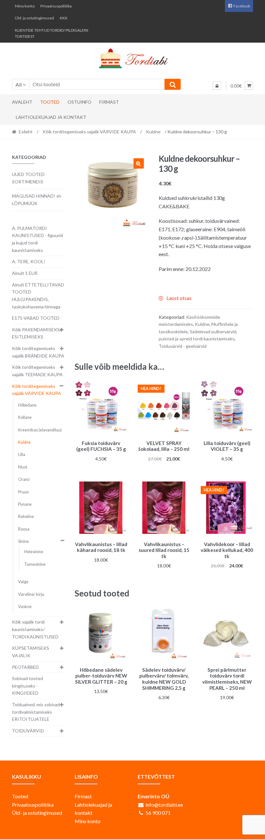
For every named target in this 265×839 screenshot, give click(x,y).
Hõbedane (27, 405)
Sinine (23, 541)
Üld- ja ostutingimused (34, 18)
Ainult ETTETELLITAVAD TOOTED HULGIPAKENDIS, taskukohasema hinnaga (38, 295)
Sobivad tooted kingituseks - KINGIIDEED (27, 686)
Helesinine (33, 551)
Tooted (49, 102)
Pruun (23, 492)
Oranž (24, 479)
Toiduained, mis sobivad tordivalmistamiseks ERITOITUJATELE (36, 712)
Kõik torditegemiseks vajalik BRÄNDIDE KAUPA (38, 352)
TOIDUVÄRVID (28, 730)
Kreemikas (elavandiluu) (40, 430)
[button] (138, 163)
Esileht (26, 131)
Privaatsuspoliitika (56, 6)
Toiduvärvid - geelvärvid (183, 346)
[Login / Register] (217, 85)
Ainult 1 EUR (24, 273)
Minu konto (25, 6)
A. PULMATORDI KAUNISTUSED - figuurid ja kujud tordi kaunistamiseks (37, 239)
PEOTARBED (25, 667)
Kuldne (153, 131)
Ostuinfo (79, 102)
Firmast (109, 102)
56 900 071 (158, 813)
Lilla (21, 454)
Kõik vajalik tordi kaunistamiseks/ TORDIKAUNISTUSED (35, 629)
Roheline (26, 516)
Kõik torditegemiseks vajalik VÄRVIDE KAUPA (89, 131)
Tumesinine (35, 564)
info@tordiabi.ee (164, 805)
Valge (23, 581)
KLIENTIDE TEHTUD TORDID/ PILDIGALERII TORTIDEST (51, 33)
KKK (64, 18)
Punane (25, 504)
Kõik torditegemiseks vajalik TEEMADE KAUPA (37, 370)
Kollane (25, 417)
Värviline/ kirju (31, 594)
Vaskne (25, 606)
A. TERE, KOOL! (28, 261)
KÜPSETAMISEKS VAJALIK (30, 651)
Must (22, 467)
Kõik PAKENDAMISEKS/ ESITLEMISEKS (36, 333)
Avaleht (22, 102)
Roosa (23, 529)
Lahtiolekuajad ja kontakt (51, 117)
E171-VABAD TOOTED (35, 318)
